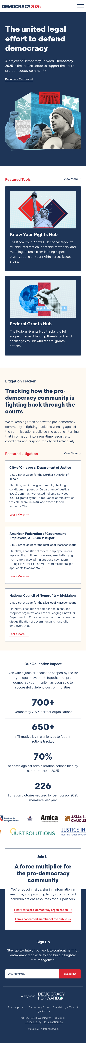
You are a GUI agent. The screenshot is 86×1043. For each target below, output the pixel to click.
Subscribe (70, 973)
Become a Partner (17, 79)
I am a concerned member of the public (41, 919)
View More (71, 179)
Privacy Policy (33, 1022)
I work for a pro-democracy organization (41, 909)
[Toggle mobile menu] (80, 5)
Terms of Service (53, 1022)
